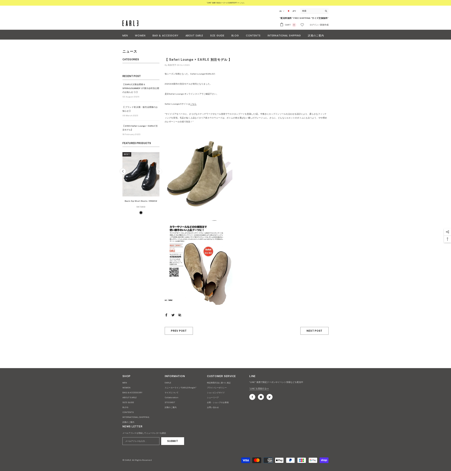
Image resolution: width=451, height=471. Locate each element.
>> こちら (241, 3)
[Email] (179, 315)
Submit (172, 441)
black (141, 212)
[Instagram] (261, 397)
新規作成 (324, 25)
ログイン (314, 25)
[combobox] (311, 11)
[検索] (314, 11)
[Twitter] (173, 315)
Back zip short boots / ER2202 (141, 201)
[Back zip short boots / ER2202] (140, 174)
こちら (193, 104)
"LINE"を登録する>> (259, 388)
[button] (123, 171)
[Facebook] (166, 315)
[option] (141, 183)
